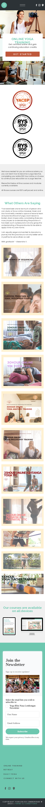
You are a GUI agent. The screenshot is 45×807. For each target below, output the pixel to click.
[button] (22, 684)
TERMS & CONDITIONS (26, 804)
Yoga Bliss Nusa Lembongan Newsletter (23, 707)
